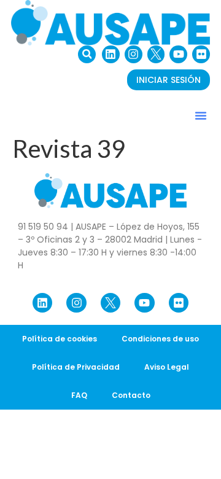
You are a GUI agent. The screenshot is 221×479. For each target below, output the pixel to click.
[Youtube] (178, 54)
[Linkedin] (111, 54)
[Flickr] (201, 54)
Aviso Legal (166, 367)
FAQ (79, 395)
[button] (87, 54)
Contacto (131, 395)
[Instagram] (133, 54)
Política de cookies (59, 338)
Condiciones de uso (160, 338)
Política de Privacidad (76, 367)
